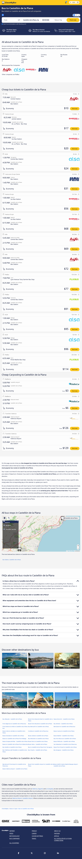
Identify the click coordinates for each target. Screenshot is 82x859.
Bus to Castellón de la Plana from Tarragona (40, 747)
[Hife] (7, 69)
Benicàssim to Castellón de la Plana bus (64, 726)
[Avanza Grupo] (31, 69)
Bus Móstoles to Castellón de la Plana (38, 738)
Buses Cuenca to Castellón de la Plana (64, 731)
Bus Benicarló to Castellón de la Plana (38, 726)
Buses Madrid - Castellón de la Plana (64, 735)
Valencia (34, 789)
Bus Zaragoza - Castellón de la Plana (63, 750)
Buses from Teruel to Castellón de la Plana (65, 747)
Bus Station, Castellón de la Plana (12, 559)
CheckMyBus (5, 808)
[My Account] (65, 2)
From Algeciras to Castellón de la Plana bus (14, 723)
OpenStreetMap (71, 551)
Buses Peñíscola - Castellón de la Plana (64, 741)
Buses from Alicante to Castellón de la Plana (40, 723)
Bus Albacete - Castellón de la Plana (12, 719)
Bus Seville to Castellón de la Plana (12, 747)
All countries (14, 843)
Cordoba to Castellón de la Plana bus (38, 731)
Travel (34, 838)
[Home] (9, 2)
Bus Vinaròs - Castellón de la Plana (37, 750)
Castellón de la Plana (71, 518)
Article (56, 836)
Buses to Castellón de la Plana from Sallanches (15, 744)
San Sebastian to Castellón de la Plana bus (65, 744)
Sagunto (40, 789)
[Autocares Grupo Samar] (43, 69)
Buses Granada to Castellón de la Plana (13, 735)
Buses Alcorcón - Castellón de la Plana (64, 719)
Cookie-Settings (37, 836)
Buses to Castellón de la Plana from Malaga (14, 738)
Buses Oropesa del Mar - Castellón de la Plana (15, 741)
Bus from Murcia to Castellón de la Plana (65, 738)
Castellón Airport (28, 798)
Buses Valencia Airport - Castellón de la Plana (15, 769)
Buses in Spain (14, 808)
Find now (74, 108)
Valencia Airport (17, 798)
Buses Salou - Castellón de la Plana (37, 744)
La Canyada (49, 789)
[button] (19, 549)
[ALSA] (19, 69)
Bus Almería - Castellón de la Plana (63, 723)
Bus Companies (14, 838)
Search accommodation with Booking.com (14, 24)
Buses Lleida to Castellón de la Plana (38, 735)
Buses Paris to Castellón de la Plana (37, 741)
